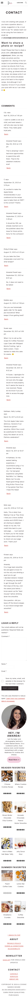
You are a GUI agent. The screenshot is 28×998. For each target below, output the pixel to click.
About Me (14, 979)
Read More (13, 760)
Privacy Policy (14, 943)
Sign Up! (6, 960)
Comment (5, 636)
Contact (14, 974)
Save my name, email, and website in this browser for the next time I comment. (15, 681)
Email (4, 671)
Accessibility (14, 949)
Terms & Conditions (14, 946)
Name (4, 664)
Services (14, 976)
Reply (6, 134)
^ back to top (14, 935)
